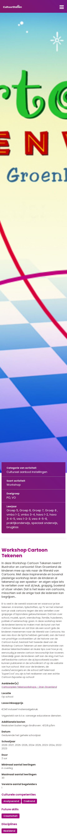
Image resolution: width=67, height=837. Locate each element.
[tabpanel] (33, 243)
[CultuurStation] (12, 6)
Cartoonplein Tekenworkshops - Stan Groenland (29, 686)
